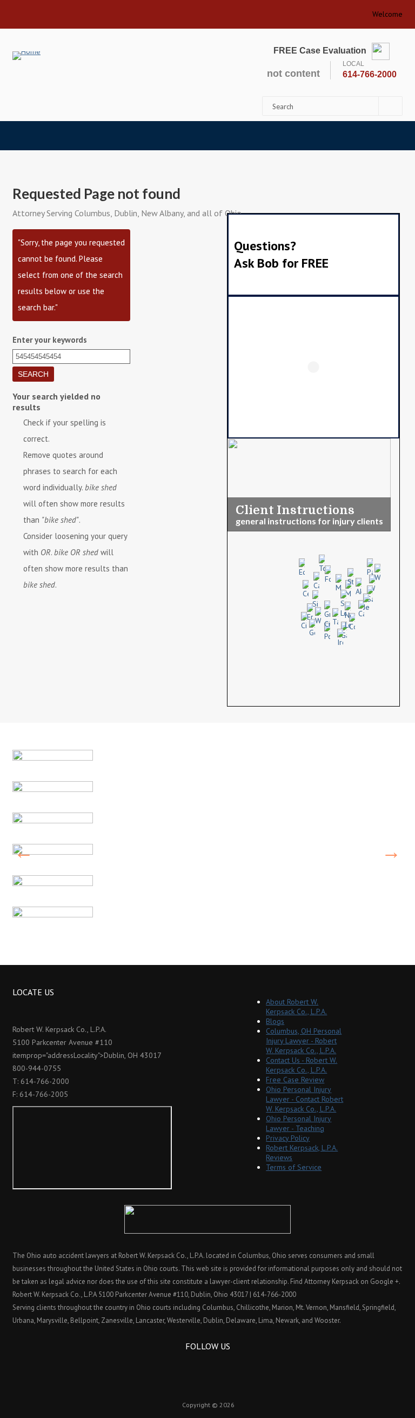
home (25, 10)
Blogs (275, 1021)
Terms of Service (294, 1167)
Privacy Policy (288, 1138)
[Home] (26, 55)
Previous (23, 852)
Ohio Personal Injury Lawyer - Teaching (298, 1123)
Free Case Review (295, 1079)
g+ (222, 1366)
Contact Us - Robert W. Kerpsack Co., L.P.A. (301, 1065)
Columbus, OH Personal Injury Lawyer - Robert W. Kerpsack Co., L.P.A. (304, 1040)
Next (391, 852)
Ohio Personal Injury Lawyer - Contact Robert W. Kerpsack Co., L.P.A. (304, 1099)
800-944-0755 (36, 1068)
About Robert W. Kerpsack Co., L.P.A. (296, 1006)
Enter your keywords (49, 340)
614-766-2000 (370, 74)
